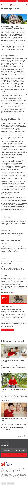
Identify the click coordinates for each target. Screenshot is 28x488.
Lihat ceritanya (7, 330)
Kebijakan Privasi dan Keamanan (8, 469)
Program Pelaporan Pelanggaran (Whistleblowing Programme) (10, 470)
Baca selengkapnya (6, 371)
